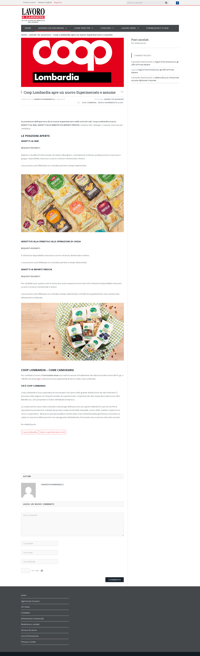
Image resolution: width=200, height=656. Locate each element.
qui (38, 378)
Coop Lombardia (89, 102)
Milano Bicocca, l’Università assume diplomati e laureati (155, 79)
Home (28, 28)
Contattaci (25, 612)
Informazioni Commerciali (32, 618)
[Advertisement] (72, 113)
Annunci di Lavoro (29, 630)
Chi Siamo (25, 607)
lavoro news (128, 28)
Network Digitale (45, 2)
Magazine (58, 2)
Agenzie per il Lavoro (30, 601)
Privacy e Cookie (28, 641)
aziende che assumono (51, 28)
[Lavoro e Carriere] (33, 13)
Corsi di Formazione (30, 636)
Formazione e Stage (157, 28)
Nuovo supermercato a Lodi (110, 102)
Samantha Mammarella (44, 99)
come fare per (82, 28)
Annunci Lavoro (29, 2)
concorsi (105, 28)
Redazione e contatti (30, 624)
